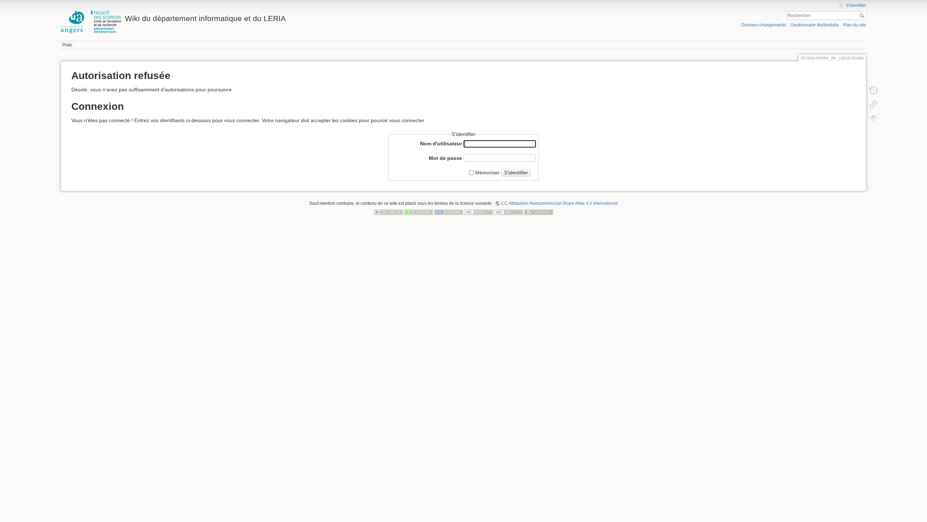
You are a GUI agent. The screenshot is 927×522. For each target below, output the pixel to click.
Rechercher (862, 15)
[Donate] (418, 211)
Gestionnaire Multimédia (814, 25)
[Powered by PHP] (448, 211)
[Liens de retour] (873, 104)
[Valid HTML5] (478, 211)
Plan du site (854, 25)
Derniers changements (763, 25)
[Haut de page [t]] (873, 118)
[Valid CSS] (508, 211)
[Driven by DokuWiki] (538, 211)
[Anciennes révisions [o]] (873, 91)
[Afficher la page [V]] (873, 77)
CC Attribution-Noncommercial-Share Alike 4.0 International (559, 203)
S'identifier (516, 172)
